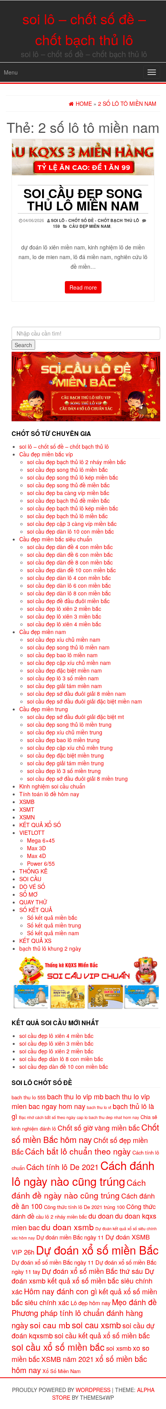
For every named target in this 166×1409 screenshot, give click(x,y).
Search (23, 345)
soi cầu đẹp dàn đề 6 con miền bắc (70, 554)
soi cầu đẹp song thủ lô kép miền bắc (72, 477)
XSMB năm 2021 (67, 1359)
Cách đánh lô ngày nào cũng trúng (83, 1173)
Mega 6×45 (41, 840)
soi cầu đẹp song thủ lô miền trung (69, 724)
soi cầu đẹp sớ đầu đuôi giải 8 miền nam (76, 693)
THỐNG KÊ (33, 871)
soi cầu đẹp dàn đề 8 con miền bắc (70, 562)
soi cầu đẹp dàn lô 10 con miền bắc (70, 531)
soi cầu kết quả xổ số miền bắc (102, 1335)
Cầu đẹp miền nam (89, 226)
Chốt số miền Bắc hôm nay (85, 1133)
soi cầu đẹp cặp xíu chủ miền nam (69, 662)
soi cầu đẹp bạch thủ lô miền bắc (67, 516)
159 (56, 226)
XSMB (26, 801)
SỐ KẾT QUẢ (35, 910)
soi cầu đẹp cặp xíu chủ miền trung (70, 747)
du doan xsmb (67, 1227)
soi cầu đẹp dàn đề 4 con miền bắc (70, 547)
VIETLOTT (32, 832)
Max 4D (36, 856)
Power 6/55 (41, 863)
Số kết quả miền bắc (52, 917)
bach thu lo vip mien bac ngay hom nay (81, 1101)
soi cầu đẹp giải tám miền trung (65, 763)
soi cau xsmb (96, 1325)
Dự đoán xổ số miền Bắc (97, 1249)
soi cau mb (50, 1325)
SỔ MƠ (28, 894)
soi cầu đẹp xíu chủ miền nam (63, 639)
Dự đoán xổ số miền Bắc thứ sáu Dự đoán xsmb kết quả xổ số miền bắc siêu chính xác (83, 1281)
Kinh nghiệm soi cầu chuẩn (52, 786)
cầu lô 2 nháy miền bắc (61, 1216)
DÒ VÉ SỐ (32, 886)
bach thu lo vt (99, 1107)
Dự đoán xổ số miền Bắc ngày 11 (53, 1262)
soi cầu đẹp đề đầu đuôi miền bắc (68, 601)
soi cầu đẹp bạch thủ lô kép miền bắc (72, 508)
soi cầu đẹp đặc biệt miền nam (64, 670)
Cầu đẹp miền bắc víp (46, 454)
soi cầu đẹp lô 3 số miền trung (64, 771)
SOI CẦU (30, 879)
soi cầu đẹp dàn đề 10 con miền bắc (71, 570)
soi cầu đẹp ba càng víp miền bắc (68, 493)
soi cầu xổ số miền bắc (58, 1346)
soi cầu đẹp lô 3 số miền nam (63, 678)
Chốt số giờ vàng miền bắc (99, 1127)
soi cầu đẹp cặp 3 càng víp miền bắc (72, 523)
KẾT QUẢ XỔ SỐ (40, 825)
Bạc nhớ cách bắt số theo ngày (47, 1117)
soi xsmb (118, 1348)
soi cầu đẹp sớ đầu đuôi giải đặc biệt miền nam (84, 701)
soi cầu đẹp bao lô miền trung (63, 740)
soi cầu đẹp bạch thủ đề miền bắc (68, 500)
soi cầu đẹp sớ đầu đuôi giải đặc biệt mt (75, 717)
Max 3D (36, 848)
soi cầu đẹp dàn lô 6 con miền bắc (69, 585)
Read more (83, 287)
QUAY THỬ (33, 902)
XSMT (26, 809)
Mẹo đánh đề (134, 1301)
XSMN (27, 817)
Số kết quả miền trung (54, 925)
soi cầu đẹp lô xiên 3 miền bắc (64, 616)
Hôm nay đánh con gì (60, 1291)
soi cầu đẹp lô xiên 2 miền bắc (64, 608)
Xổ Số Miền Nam (61, 1371)
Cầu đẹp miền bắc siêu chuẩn (55, 539)
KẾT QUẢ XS (35, 940)
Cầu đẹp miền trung (43, 709)
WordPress (93, 1390)
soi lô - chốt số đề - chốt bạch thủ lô (95, 220)
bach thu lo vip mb (75, 1096)
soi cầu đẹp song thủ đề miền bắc (68, 485)
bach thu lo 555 (29, 1097)
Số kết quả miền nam (53, 933)
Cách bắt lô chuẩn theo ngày (78, 1151)
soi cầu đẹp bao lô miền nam (62, 655)
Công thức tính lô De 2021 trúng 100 (84, 1207)
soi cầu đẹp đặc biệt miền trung (65, 755)
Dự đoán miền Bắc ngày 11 (70, 1237)
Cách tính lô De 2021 (62, 1166)
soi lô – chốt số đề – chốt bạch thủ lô (64, 446)
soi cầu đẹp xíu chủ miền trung (64, 732)
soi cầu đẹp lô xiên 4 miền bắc (64, 624)
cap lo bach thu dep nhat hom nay (108, 1117)
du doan (100, 1216)
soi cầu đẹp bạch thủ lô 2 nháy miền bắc (76, 462)
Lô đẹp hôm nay (90, 1303)
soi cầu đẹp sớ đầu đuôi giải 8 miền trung (77, 778)
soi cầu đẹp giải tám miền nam (64, 686)
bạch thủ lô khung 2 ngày (50, 948)
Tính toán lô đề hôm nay (49, 794)
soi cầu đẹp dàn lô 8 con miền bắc (69, 593)
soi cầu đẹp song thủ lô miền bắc (67, 469)
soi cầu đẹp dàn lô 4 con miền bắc (69, 578)
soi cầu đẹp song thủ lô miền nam (83, 199)
